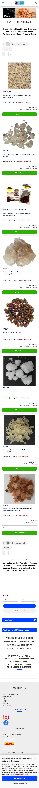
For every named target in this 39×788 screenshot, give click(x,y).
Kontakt (6, 703)
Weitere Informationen (19, 784)
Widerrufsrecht (8, 699)
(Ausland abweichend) (22, 102)
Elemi (5, 268)
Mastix (5, 446)
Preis (5, 596)
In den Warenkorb (19, 533)
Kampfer (6, 387)
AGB (4, 701)
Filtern (20, 606)
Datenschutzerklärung (21, 774)
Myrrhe (5, 505)
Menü (3, 3)
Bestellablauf (7, 737)
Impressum (7, 697)
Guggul (5, 329)
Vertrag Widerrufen (9, 705)
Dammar (6, 150)
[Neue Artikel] (35, 620)
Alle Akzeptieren (19, 778)
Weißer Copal (7, 92)
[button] (4, 44)
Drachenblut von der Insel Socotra (14, 209)
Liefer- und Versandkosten (12, 735)
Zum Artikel (19, 114)
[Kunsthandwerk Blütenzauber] (19, 3)
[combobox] (21, 44)
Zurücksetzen (19, 610)
